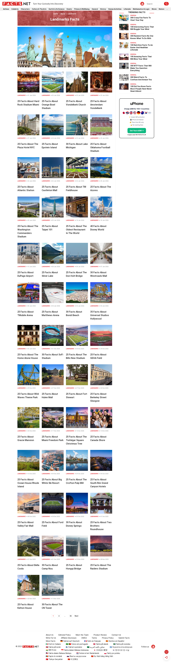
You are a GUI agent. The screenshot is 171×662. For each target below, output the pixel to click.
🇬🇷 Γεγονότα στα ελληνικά (121, 647)
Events (69, 9)
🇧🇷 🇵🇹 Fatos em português (77, 644)
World (62, 14)
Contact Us (116, 635)
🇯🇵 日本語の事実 (100, 650)
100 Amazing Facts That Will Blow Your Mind (141, 57)
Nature (161, 9)
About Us (49, 635)
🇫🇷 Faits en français (92, 641)
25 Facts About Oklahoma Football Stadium (100, 147)
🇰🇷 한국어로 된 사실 (120, 650)
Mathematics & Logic (141, 9)
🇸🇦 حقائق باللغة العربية (96, 647)
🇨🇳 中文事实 (73, 659)
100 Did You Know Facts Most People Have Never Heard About (141, 88)
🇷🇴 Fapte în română (54, 656)
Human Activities (114, 9)
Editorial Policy (64, 635)
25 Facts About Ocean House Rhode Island (28, 483)
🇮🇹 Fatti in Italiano (53, 644)
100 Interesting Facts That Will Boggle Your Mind (142, 28)
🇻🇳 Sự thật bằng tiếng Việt (102, 656)
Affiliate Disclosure (68, 638)
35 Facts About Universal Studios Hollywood (99, 315)
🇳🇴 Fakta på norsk (53, 647)
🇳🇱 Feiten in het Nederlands (87, 653)
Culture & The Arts (39, 9)
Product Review (100, 635)
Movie (154, 9)
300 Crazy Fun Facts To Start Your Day (140, 19)
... (167, 9)
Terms (94, 638)
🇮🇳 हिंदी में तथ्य (51, 650)
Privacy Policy (108, 638)
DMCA (84, 638)
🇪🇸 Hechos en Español (115, 641)
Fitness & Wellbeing (81, 9)
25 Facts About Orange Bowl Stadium (50, 105)
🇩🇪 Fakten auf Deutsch (69, 641)
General (95, 9)
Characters (25, 9)
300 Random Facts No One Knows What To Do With (141, 37)
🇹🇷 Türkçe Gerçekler (54, 659)
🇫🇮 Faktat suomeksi (74, 647)
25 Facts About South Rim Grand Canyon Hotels (99, 483)
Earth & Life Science (56, 9)
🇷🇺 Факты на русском (76, 656)
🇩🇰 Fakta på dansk (100, 644)
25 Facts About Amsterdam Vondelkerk (98, 105)
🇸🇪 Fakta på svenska (121, 644)
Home (55, 14)
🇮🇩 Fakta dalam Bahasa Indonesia (75, 650)
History (103, 9)
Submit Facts (124, 638)
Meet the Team (82, 635)
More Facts (50, 641)
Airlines (6, 9)
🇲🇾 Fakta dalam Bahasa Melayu (58, 653)
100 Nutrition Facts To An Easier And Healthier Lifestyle (141, 47)
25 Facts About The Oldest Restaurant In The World (76, 229)
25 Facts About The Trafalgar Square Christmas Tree (76, 440)
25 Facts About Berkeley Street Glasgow (98, 397)
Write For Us (51, 638)
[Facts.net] (16, 4)
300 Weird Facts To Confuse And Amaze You (141, 78)
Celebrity (14, 9)
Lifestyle (127, 9)
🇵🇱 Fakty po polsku (112, 653)
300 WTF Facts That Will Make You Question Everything (140, 68)
